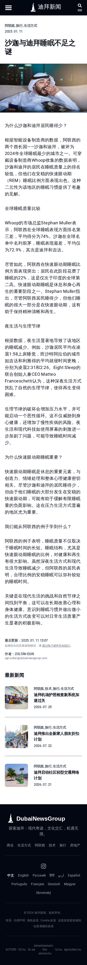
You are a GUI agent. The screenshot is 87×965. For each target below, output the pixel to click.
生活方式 (24, 845)
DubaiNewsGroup (40, 818)
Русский (39, 875)
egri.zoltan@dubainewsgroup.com (26, 658)
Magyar (70, 884)
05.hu (22, 949)
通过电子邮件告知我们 (56, 645)
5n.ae (31, 949)
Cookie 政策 (48, 920)
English (23, 875)
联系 (9, 920)
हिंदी (52, 875)
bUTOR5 (11, 949)
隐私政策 (33, 920)
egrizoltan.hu (72, 949)
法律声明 (19, 920)
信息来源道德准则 (69, 920)
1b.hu (58, 949)
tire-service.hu (44, 951)
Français (37, 884)
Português (19, 884)
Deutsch (54, 884)
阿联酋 (40, 845)
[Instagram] (43, 866)
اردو (61, 875)
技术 (52, 845)
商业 (10, 845)
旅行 (62, 845)
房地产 (75, 845)
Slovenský (43, 893)
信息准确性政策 (43, 926)
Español (74, 875)
